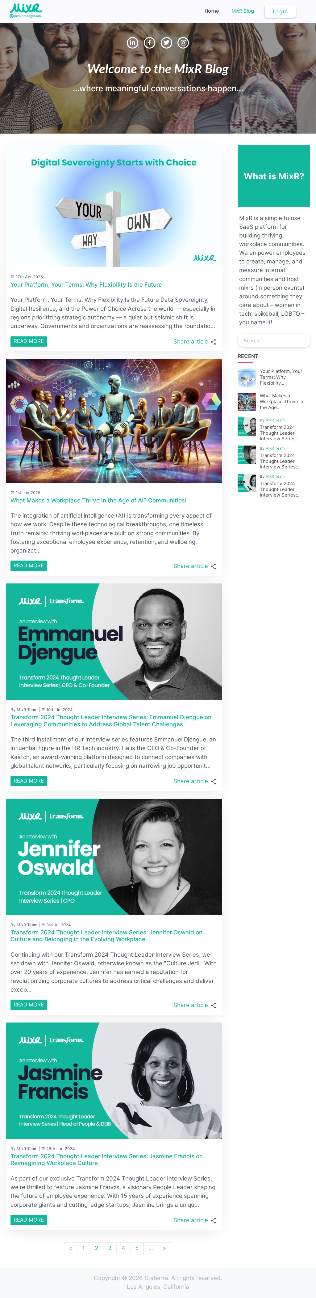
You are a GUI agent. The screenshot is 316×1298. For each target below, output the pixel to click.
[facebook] (150, 41)
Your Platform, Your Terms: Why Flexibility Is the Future (86, 284)
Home (212, 11)
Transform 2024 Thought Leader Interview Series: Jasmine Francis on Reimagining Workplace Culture (106, 1160)
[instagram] (183, 41)
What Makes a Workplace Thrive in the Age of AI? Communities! (98, 500)
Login (280, 11)
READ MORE (29, 341)
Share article (190, 341)
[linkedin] (133, 41)
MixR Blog (242, 11)
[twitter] (167, 41)
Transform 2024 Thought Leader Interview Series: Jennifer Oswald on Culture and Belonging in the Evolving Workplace (106, 936)
